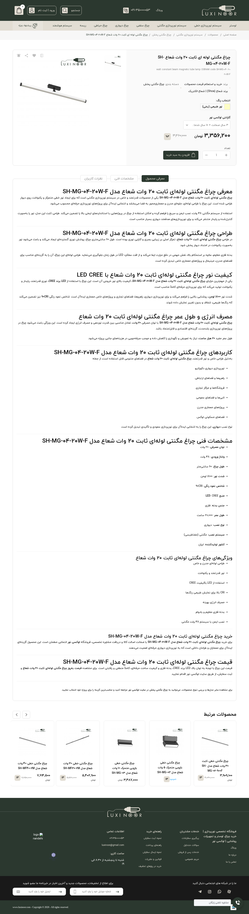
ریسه (83, 25)
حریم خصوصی (192, 859)
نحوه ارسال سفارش (152, 852)
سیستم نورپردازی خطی (208, 25)
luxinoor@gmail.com (113, 845)
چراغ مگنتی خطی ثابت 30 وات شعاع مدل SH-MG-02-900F (215, 766)
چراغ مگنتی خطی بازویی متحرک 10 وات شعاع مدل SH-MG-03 (125, 768)
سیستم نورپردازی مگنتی (171, 25)
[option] (215, 753)
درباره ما (232, 855)
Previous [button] (16, 715)
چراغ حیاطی (100, 25)
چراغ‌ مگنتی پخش (158, 690)
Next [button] (26, 715)
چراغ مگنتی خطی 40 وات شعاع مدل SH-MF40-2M (32, 766)
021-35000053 (116, 838)
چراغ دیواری (122, 25)
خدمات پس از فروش (188, 852)
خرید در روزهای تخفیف (150, 866)
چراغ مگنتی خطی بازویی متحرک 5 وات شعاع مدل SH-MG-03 (170, 767)
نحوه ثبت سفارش (152, 838)
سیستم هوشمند (62, 25)
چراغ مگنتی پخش (161, 35)
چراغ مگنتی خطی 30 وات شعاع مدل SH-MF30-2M (78, 766)
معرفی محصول (155, 178)
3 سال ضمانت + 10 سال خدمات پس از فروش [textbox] (205, 125)
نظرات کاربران (93, 178)
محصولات (213, 35)
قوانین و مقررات (153, 859)
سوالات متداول (191, 845)
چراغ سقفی (142, 25)
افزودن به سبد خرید (178, 155)
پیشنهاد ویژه (24, 25)
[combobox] (206, 125)
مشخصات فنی (124, 178)
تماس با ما (231, 862)
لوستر (232, 25)
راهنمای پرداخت (153, 845)
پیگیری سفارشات (190, 838)
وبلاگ (159, 10)
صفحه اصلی (229, 35)
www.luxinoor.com (21, 907)
